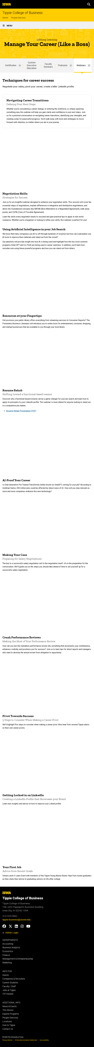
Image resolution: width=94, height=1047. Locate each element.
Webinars (81, 65)
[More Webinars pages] (89, 65)
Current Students (10, 982)
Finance (6, 955)
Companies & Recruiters (13, 979)
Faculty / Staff (9, 986)
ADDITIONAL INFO (11, 1002)
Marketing (7, 962)
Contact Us (7, 1029)
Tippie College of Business (22, 13)
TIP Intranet (7, 994)
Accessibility (44, 1040)
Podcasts (62, 65)
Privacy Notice (7, 1040)
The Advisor (7, 1010)
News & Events (9, 1006)
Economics (7, 951)
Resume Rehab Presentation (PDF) (21, 411)
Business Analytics (11, 947)
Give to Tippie (8, 1025)
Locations (7, 1021)
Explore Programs (10, 1014)
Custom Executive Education (31, 65)
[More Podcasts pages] (70, 65)
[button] (89, 4)
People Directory (18, 18)
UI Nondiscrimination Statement (26, 1040)
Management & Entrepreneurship (17, 959)
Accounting (7, 944)
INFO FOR (7, 971)
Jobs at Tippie (9, 990)
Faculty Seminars (48, 65)
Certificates (10, 65)
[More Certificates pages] (19, 65)
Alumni (5, 18)
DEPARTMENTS (10, 940)
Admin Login (11, 932)
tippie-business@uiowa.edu (16, 919)
